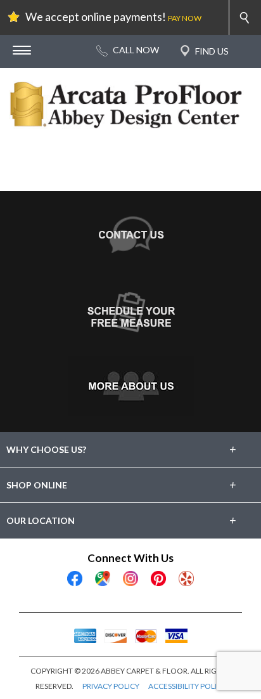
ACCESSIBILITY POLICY (187, 686)
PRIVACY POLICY (110, 686)
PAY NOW (184, 18)
